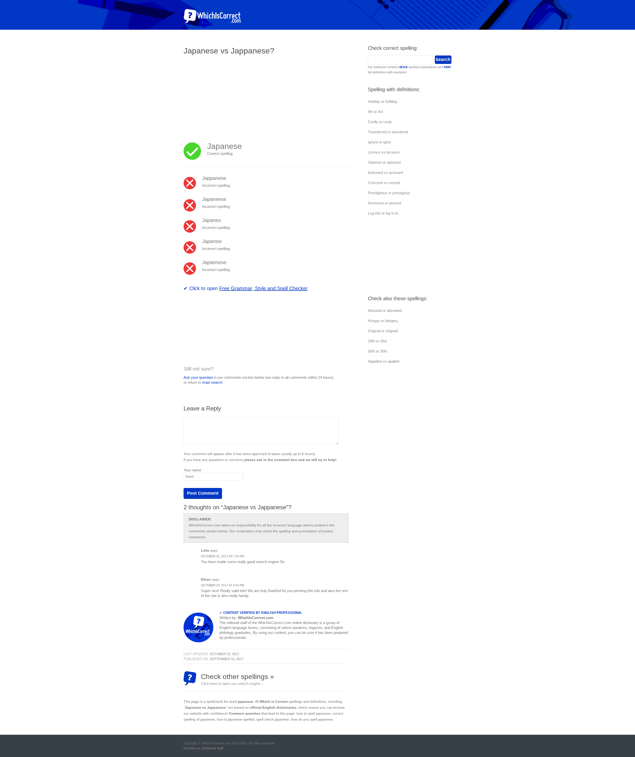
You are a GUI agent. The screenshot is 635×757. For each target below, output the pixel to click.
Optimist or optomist (384, 162)
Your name (192, 470)
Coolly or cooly (380, 122)
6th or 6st (375, 111)
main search (212, 382)
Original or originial (383, 331)
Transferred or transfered (388, 132)
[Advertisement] (225, 95)
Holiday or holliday (382, 101)
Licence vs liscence (384, 152)
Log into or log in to (383, 213)
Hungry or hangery (383, 321)
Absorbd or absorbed (385, 310)
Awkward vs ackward (385, 172)
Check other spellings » (237, 679)
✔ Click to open (246, 288)
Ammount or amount (384, 203)
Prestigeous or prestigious (389, 193)
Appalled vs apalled (383, 361)
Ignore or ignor (379, 142)
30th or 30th (377, 351)
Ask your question (198, 377)
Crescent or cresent (384, 183)
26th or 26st (377, 341)
